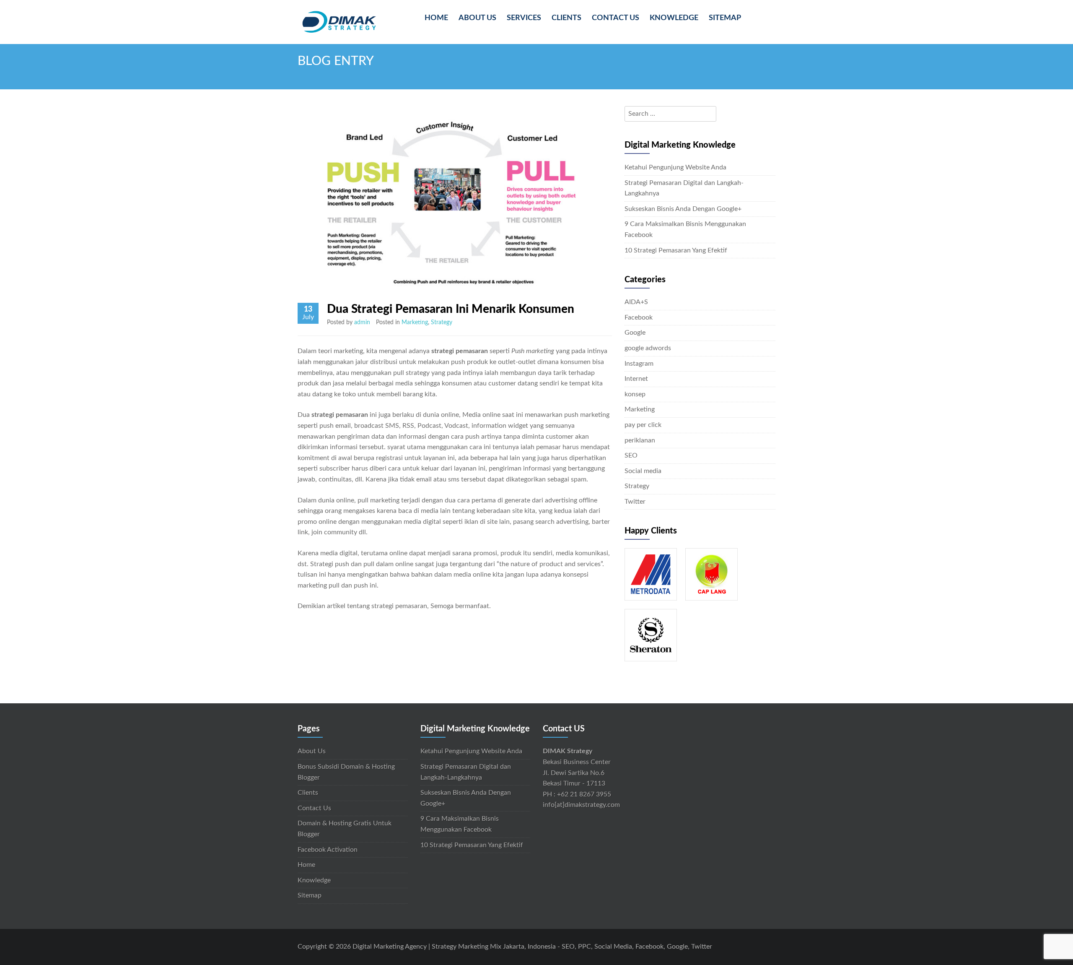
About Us (477, 18)
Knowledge (674, 18)
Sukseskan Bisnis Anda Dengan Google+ (683, 208)
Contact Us (615, 18)
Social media (643, 471)
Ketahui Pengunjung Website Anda (675, 167)
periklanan (640, 440)
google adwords (648, 348)
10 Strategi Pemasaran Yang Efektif (676, 250)
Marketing (415, 322)
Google (635, 332)
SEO (631, 455)
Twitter (635, 501)
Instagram (639, 363)
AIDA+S (636, 302)
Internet (636, 378)
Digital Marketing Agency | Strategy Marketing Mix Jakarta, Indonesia (454, 946)
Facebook (639, 317)
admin (362, 322)
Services (524, 18)
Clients (566, 18)
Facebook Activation (328, 849)
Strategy (441, 322)
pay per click (643, 424)
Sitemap (725, 18)
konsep (635, 394)
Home (436, 18)
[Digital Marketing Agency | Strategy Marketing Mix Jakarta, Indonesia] (339, 21)
